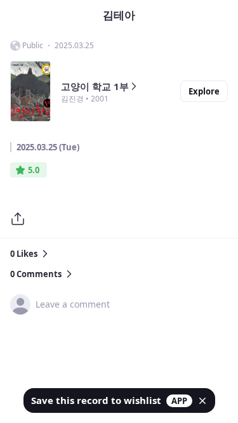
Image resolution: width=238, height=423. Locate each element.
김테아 (119, 15)
